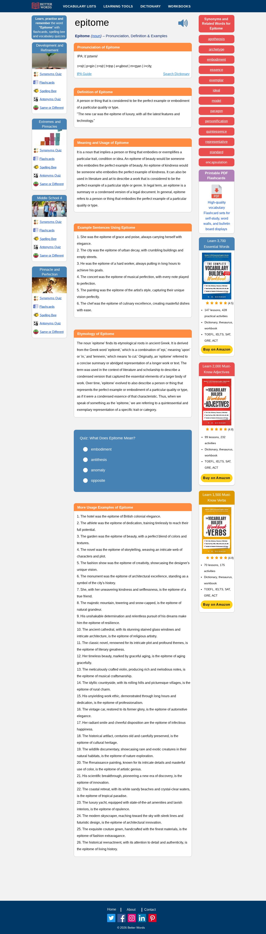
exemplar (216, 80)
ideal (216, 90)
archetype (216, 49)
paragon (216, 111)
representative (216, 142)
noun (96, 36)
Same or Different (52, 107)
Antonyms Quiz (50, 99)
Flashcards (47, 82)
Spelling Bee (48, 91)
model (216, 101)
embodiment (216, 60)
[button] (118, 6)
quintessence (216, 131)
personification (216, 121)
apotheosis (216, 39)
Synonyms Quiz (51, 74)
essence (216, 70)
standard (216, 152)
